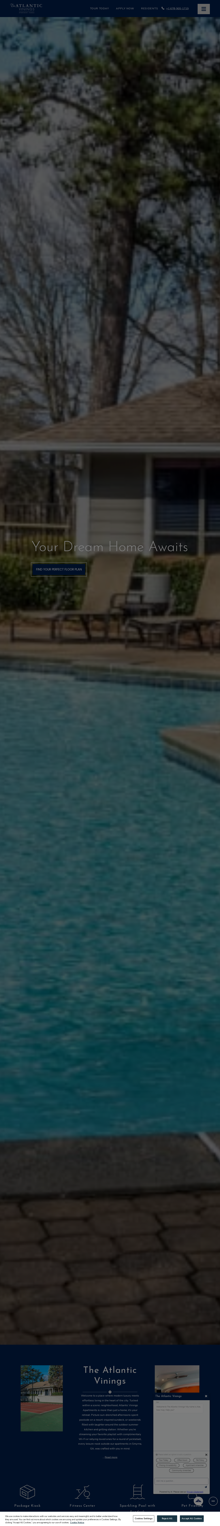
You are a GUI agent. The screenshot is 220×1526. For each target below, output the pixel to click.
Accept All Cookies (192, 1518)
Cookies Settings (144, 1518)
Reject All (167, 1518)
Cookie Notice (77, 1522)
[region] (110, 1519)
